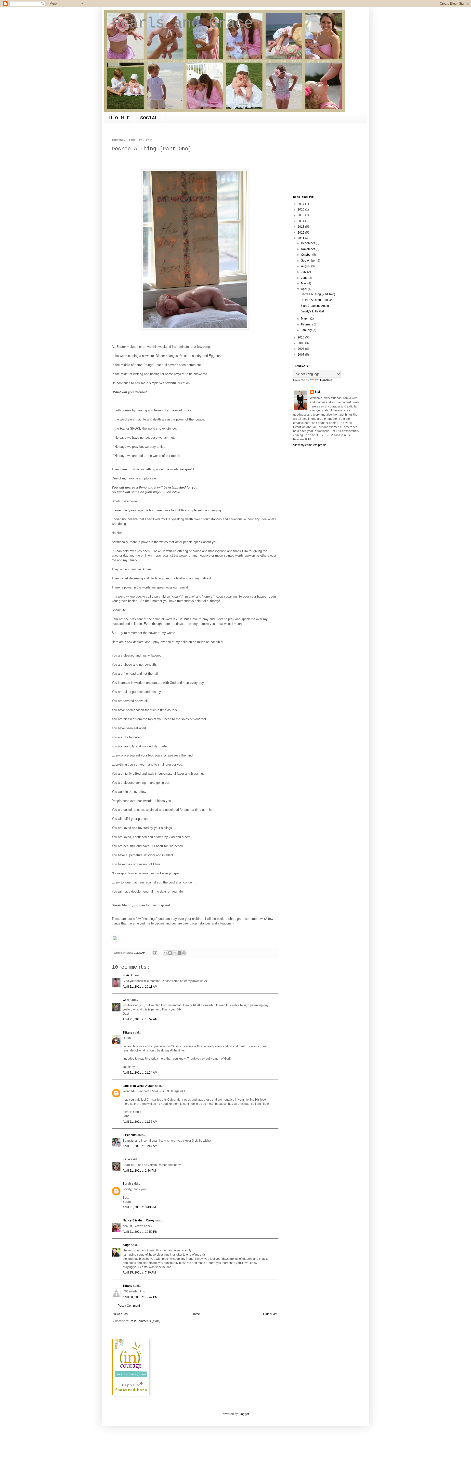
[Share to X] (174, 953)
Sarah (127, 1183)
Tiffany (127, 1032)
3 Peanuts (130, 1135)
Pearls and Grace (182, 23)
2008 (301, 348)
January (307, 330)
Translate (326, 380)
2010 (301, 337)
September (308, 260)
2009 (301, 343)
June (304, 278)
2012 (301, 232)
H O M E (119, 118)
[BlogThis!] (170, 953)
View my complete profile (310, 445)
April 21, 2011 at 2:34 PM (139, 1170)
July (304, 272)
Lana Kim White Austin (138, 1086)
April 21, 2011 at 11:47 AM (140, 1146)
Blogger (243, 1414)
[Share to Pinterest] (184, 953)
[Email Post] (154, 952)
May (304, 283)
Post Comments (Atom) (145, 1321)
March (305, 318)
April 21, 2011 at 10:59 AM (140, 1019)
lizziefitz (128, 975)
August (306, 266)
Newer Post (120, 1314)
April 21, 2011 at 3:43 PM (139, 1207)
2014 (301, 221)
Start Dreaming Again (315, 306)
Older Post (270, 1314)
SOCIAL (149, 118)
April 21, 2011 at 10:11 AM (140, 986)
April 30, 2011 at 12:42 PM (140, 1297)
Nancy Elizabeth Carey (139, 1220)
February (307, 324)
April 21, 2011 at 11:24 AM (140, 1072)
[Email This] (165, 953)
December (308, 243)
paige (126, 1245)
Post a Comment (129, 1305)
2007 (301, 354)
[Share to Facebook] (179, 953)
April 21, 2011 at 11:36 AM (140, 1121)
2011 (301, 238)
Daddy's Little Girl (312, 311)
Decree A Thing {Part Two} (318, 294)
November (308, 249)
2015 (301, 215)
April (304, 289)
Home (196, 1314)
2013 (301, 226)
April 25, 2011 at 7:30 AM (139, 1272)
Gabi (126, 1000)
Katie (126, 1159)
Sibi (317, 391)
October (306, 254)
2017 (301, 204)
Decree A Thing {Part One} (318, 300)
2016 (301, 209)
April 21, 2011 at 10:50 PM (140, 1231)
